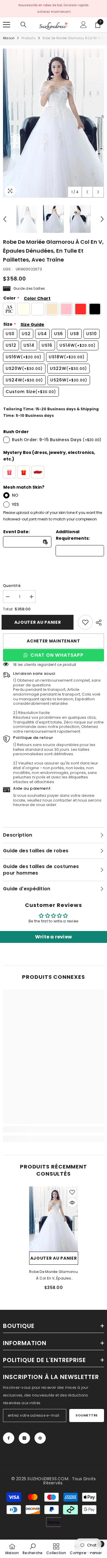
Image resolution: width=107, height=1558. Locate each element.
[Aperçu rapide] (72, 1202)
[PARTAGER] (98, 622)
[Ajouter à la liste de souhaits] (72, 1192)
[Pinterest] (40, 1438)
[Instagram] (24, 1438)
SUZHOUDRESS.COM (47, 1479)
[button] (87, 192)
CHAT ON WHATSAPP (57, 655)
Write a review (53, 936)
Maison (9, 38)
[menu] (6, 24)
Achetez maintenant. (54, 12)
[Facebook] (8, 1438)
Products (28, 38)
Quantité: (12, 585)
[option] (53, 123)
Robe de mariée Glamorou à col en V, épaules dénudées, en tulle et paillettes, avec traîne (53, 1275)
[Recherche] (23, 24)
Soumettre (86, 1415)
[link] (85, 622)
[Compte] (83, 24)
